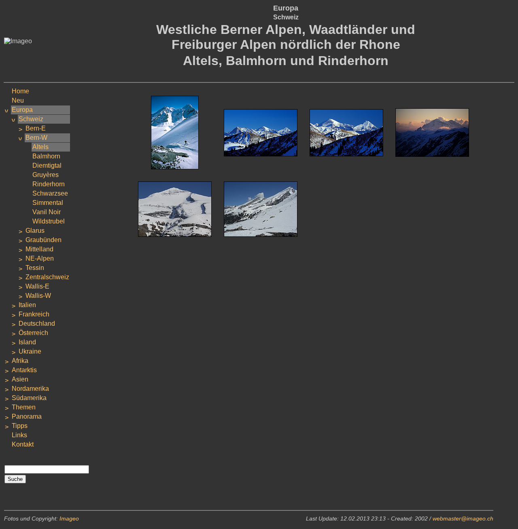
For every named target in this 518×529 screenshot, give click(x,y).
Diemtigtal (47, 165)
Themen (24, 407)
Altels (40, 146)
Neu (18, 100)
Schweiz (31, 119)
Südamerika (29, 397)
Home (20, 91)
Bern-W (36, 137)
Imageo (69, 518)
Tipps (20, 425)
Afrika (20, 360)
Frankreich (34, 314)
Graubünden (43, 239)
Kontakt (23, 444)
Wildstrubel (48, 221)
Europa (22, 109)
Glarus (35, 230)
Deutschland (37, 323)
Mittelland (39, 249)
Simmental (47, 202)
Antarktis (24, 370)
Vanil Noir (46, 212)
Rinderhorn (48, 184)
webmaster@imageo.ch (463, 518)
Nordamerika (30, 388)
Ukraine (30, 351)
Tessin (34, 267)
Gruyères (45, 174)
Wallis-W (38, 295)
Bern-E (35, 128)
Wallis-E (37, 286)
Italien (27, 304)
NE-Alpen (39, 258)
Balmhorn (46, 156)
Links (19, 435)
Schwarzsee (50, 193)
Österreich (33, 332)
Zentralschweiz (47, 277)
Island (27, 342)
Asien (20, 379)
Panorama (27, 416)
